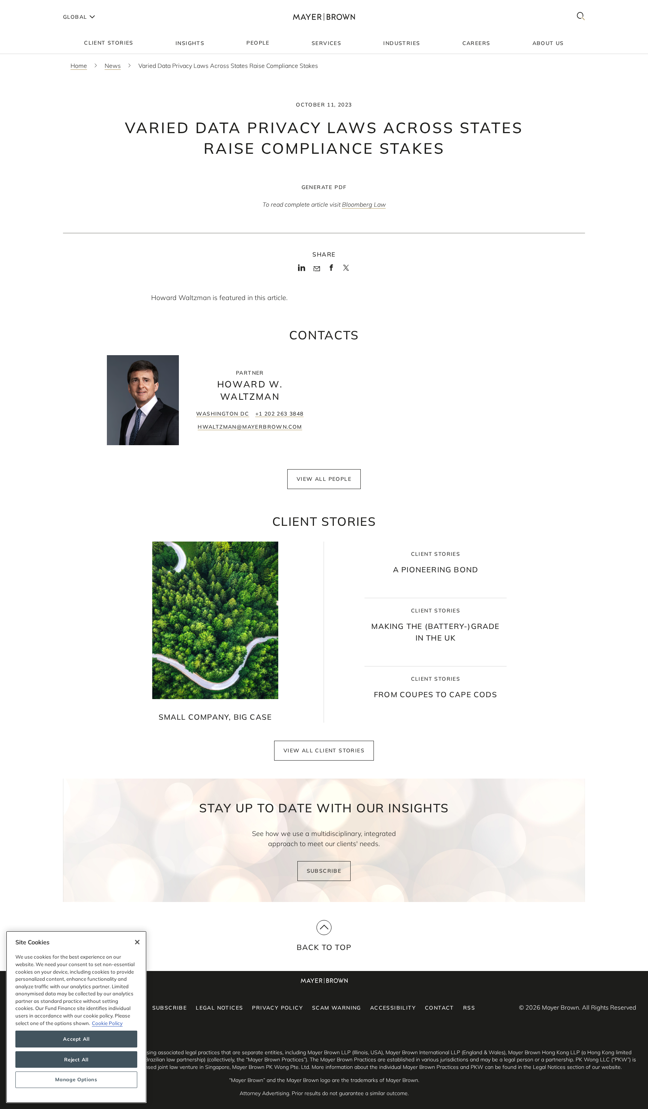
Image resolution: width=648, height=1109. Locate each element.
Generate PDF (324, 187)
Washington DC (222, 413)
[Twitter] (346, 270)
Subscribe (324, 870)
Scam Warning (336, 1007)
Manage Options (76, 1080)
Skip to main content (36, 6)
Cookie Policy (107, 1023)
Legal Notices (219, 1007)
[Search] (581, 16)
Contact (439, 1007)
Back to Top (324, 947)
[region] (76, 1017)
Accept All (76, 1039)
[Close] (137, 942)
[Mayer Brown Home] (324, 16)
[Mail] (316, 269)
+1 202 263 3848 (279, 413)
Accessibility (393, 1007)
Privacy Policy (277, 1007)
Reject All (76, 1059)
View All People (324, 479)
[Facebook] (331, 270)
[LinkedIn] (301, 270)
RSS (469, 1007)
